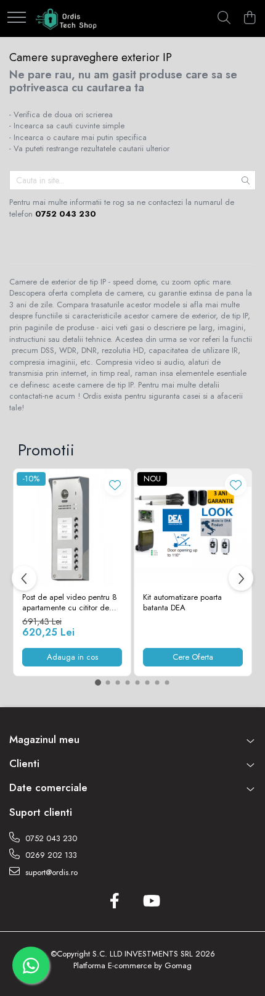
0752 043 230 (50, 838)
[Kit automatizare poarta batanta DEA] (192, 527)
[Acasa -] (67, 18)
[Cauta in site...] (224, 18)
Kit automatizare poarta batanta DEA (182, 602)
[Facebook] (114, 901)
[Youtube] (150, 901)
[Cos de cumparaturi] (249, 18)
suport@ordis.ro (50, 872)
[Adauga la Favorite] (115, 485)
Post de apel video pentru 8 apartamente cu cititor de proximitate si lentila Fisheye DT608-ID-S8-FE (69, 602)
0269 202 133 (50, 855)
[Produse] (16, 18)
